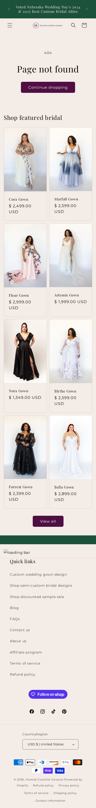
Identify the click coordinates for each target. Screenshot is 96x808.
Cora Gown (18, 199)
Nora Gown (18, 391)
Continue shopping (48, 87)
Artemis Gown (66, 295)
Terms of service (25, 663)
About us (18, 641)
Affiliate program (26, 652)
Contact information (50, 800)
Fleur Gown (19, 295)
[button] (9, 25)
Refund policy (22, 674)
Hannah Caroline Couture (44, 779)
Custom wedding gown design (38, 574)
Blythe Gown (65, 391)
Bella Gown (64, 487)
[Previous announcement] (9, 9)
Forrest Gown (21, 487)
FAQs (15, 619)
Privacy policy (69, 785)
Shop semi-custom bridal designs (41, 585)
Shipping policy (65, 793)
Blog (14, 608)
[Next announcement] (86, 9)
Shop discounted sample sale (37, 597)
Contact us (20, 630)
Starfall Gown (66, 199)
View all (48, 521)
